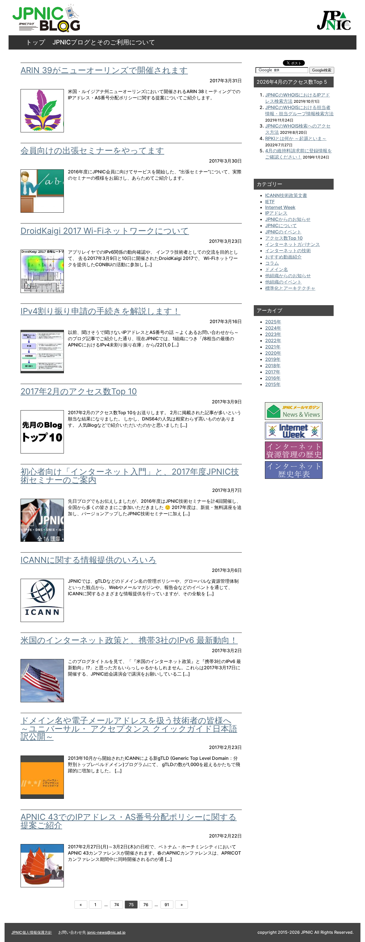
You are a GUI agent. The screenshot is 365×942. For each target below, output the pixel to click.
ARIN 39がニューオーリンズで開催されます (104, 70)
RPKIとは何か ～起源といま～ (296, 138)
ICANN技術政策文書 (286, 195)
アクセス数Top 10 (284, 238)
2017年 (272, 372)
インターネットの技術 (288, 250)
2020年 (273, 353)
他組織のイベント (283, 282)
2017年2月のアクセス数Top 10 (79, 391)
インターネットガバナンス (292, 244)
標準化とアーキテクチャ (290, 288)
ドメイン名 (276, 269)
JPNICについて (281, 225)
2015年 (273, 384)
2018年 (273, 365)
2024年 (273, 328)
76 (145, 904)
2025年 (273, 322)
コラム (272, 263)
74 (116, 904)
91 (167, 904)
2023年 (273, 334)
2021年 (273, 347)
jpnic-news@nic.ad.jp (106, 932)
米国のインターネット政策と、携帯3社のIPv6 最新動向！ (129, 640)
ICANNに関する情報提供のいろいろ (89, 560)
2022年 (273, 340)
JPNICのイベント (283, 232)
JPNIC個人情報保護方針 (31, 932)
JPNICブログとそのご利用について (103, 42)
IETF (270, 201)
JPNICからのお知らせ (288, 219)
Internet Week (280, 207)
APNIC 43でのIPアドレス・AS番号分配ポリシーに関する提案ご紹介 (129, 821)
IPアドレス (276, 213)
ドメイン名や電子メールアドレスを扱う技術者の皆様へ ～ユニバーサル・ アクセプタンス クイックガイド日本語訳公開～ (129, 728)
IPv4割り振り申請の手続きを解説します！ (101, 311)
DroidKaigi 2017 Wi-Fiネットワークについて (105, 231)
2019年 (273, 359)
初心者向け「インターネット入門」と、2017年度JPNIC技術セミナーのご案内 (130, 476)
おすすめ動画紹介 (283, 257)
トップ (35, 42)
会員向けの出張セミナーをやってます (92, 150)
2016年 (273, 378)
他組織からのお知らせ (288, 275)
